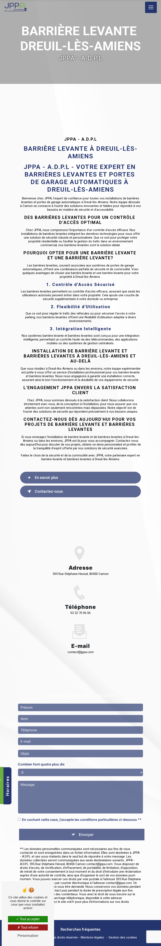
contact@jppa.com (81, 652)
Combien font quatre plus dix (41, 764)
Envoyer (86, 834)
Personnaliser (28, 935)
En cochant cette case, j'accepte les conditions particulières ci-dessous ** (82, 819)
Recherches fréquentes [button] (80, 929)
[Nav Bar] (151, 7)
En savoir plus (46, 477)
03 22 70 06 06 (80, 613)
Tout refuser (29, 927)
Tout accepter (29, 919)
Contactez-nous (49, 491)
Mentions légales (92, 937)
